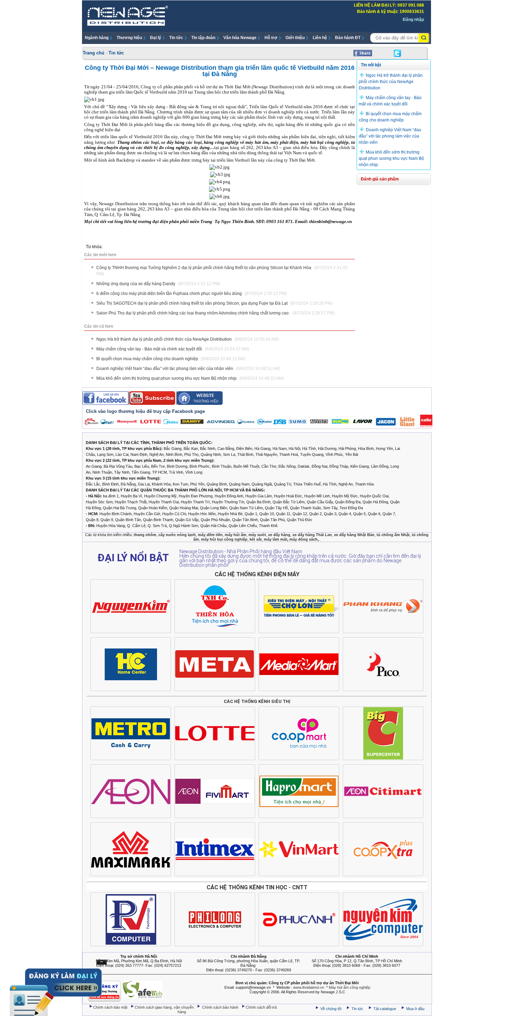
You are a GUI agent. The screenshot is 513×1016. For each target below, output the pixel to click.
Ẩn (101, 962)
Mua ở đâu (414, 1009)
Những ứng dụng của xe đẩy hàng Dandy (158, 283)
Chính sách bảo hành (220, 1007)
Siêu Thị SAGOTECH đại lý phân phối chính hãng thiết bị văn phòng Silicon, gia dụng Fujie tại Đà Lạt (214, 303)
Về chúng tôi (330, 1009)
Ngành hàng (97, 37)
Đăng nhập (413, 19)
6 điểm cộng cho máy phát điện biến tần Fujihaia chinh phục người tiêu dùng (191, 293)
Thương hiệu (129, 37)
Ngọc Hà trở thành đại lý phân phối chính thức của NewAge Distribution (187, 339)
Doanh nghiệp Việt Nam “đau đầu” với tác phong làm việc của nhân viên (188, 368)
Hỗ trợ (271, 37)
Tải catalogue (385, 1009)
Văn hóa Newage (239, 37)
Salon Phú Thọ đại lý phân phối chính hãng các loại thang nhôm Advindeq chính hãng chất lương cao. (215, 313)
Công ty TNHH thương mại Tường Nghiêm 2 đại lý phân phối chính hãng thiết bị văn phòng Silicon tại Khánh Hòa (222, 270)
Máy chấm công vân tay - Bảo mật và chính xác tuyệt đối (172, 349)
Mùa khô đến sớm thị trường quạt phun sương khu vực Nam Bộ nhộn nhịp (190, 378)
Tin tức (176, 37)
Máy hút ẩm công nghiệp (349, 987)
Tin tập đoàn (203, 37)
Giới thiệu (295, 37)
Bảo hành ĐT (347, 37)
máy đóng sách (303, 539)
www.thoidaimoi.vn (308, 987)
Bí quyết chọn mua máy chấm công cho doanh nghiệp (170, 358)
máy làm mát (275, 539)
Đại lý (155, 37)
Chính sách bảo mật (110, 1007)
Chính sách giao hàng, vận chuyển (165, 1007)
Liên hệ (320, 37)
